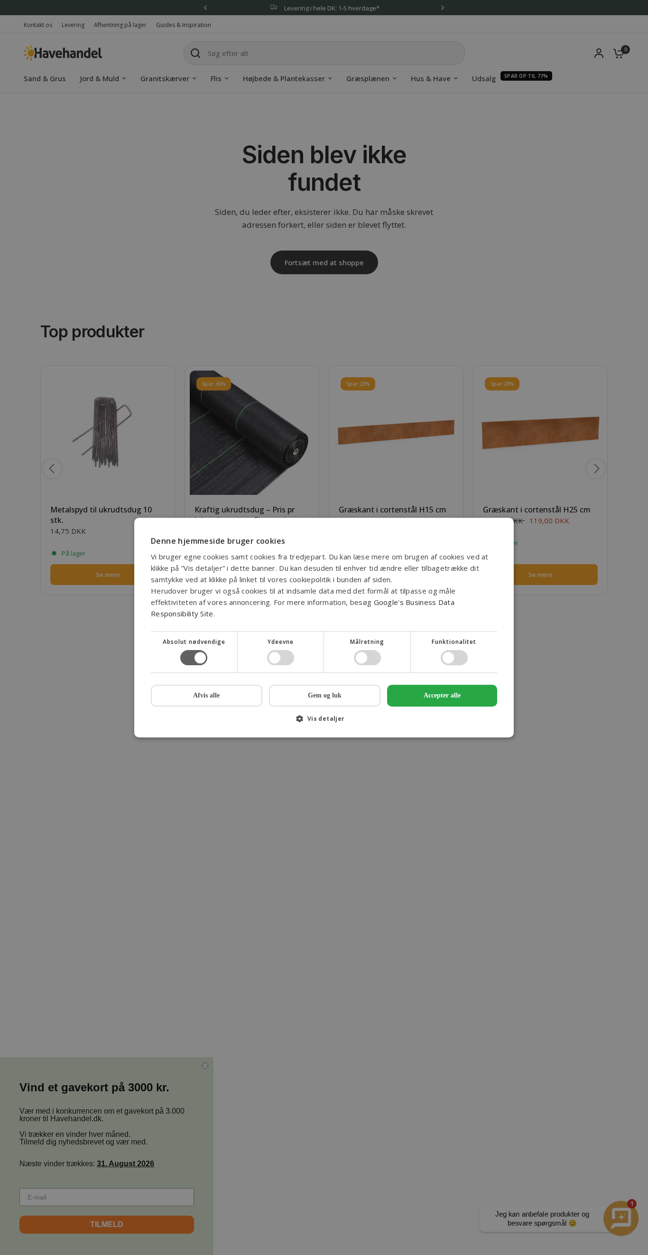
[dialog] (324, 627)
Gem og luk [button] (325, 695)
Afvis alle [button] (206, 695)
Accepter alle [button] (442, 695)
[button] (324, 722)
